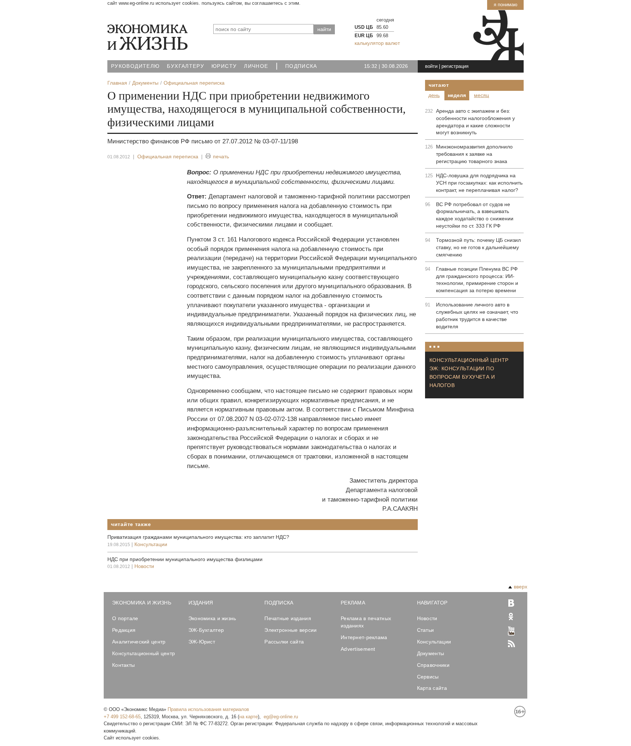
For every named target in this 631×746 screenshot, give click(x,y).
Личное (256, 66)
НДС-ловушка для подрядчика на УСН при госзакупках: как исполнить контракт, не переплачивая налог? (479, 183)
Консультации (150, 544)
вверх (520, 587)
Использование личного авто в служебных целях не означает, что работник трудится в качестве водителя (477, 315)
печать (221, 156)
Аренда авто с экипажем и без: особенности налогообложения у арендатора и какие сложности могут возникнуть (475, 122)
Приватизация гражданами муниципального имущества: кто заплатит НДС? (198, 537)
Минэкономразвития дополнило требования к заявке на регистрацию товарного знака (474, 154)
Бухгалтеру (185, 66)
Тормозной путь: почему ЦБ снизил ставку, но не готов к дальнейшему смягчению (478, 247)
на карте (248, 716)
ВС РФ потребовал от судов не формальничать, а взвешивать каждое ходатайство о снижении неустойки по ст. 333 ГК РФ (474, 215)
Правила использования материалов (208, 709)
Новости (144, 566)
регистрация (455, 66)
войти (431, 66)
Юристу (224, 66)
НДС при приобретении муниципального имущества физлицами (185, 559)
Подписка (301, 66)
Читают (439, 85)
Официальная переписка (167, 156)
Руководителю (135, 66)
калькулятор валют (377, 43)
